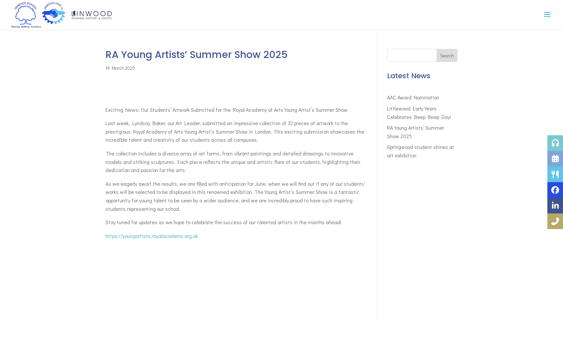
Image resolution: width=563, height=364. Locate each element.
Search (447, 55)
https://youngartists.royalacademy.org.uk (152, 235)
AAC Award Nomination (413, 97)
